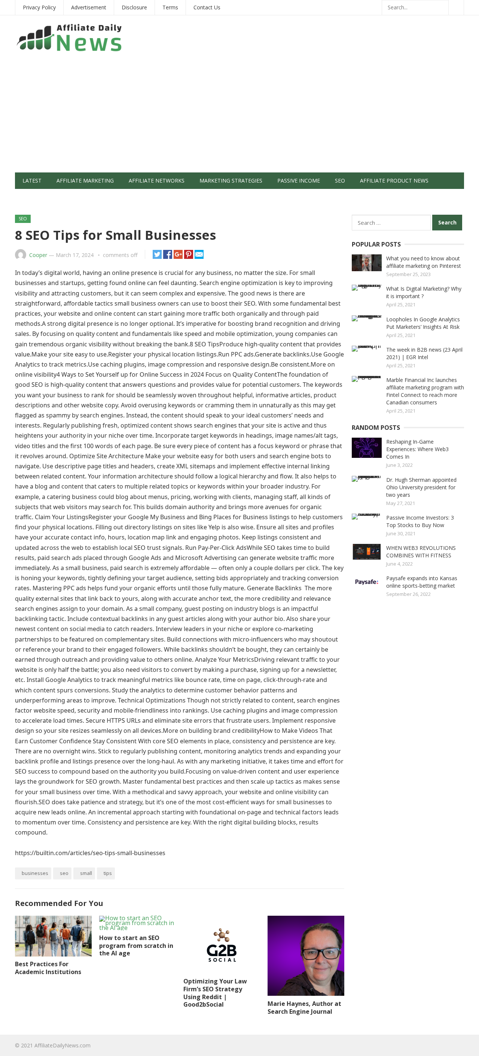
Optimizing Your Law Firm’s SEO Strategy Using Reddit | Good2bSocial (215, 992)
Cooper (38, 254)
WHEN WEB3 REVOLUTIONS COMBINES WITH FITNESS (421, 551)
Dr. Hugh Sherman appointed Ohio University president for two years (421, 487)
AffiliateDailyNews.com (62, 1045)
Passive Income (298, 180)
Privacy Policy (39, 7)
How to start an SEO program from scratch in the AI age (136, 946)
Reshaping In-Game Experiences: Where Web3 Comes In (417, 449)
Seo (64, 873)
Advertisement (88, 7)
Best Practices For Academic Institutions (48, 968)
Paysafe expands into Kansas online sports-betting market (421, 582)
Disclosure (134, 7)
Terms (170, 7)
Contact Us (206, 7)
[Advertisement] (239, 116)
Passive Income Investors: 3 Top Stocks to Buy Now (420, 521)
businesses (35, 873)
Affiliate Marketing (85, 180)
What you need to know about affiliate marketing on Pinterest (423, 262)
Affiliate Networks (156, 180)
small (86, 873)
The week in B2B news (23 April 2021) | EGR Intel (424, 353)
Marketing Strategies (230, 180)
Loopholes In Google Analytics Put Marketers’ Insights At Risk (423, 323)
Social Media (40, 197)
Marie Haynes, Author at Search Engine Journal (304, 1008)
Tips (108, 873)
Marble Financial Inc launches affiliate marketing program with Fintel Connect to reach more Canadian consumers (425, 391)
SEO (340, 180)
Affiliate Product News (394, 180)
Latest (32, 180)
